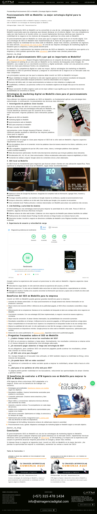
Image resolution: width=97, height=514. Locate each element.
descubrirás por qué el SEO (31, 45)
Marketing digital (38, 2)
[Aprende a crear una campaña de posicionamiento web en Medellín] (27, 466)
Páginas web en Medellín (8, 501)
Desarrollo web (24, 2)
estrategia (44, 51)
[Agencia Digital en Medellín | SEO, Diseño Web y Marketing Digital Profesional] (8, 2)
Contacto (74, 2)
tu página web (44, 418)
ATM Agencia (12, 381)
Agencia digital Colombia (8, 499)
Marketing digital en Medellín (9, 503)
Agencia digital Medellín (8, 497)
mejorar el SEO (39, 333)
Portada (9, 11)
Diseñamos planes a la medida (38, 388)
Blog (67, 2)
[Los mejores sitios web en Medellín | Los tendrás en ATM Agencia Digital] (70, 466)
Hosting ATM (50, 2)
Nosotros (60, 2)
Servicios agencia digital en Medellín (11, 495)
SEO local (45, 438)
